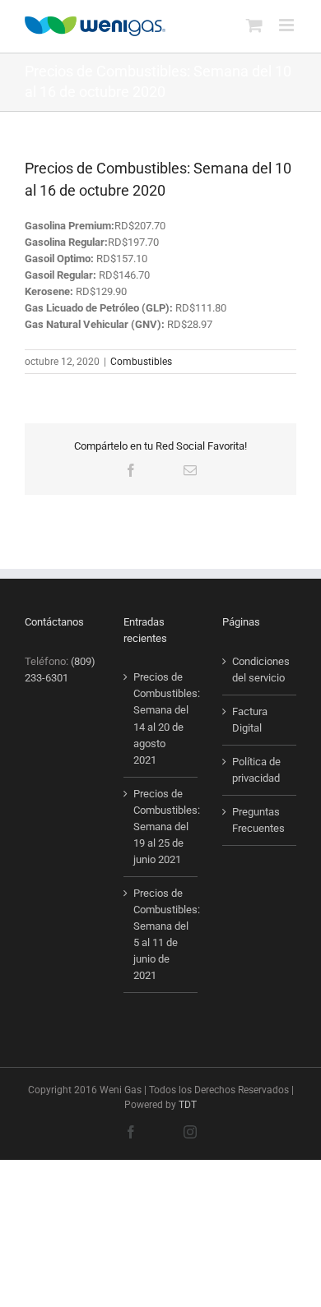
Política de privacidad (256, 769)
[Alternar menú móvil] (287, 25)
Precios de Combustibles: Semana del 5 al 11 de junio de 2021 (161, 934)
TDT (188, 1105)
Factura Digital (250, 719)
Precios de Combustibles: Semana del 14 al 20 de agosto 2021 (161, 718)
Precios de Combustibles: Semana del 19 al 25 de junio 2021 (161, 826)
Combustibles (141, 361)
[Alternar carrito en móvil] (254, 25)
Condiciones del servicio (260, 669)
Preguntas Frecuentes (258, 820)
